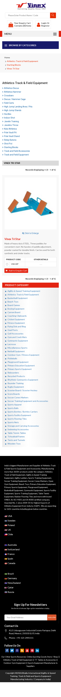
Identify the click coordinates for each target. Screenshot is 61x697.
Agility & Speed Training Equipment (23, 291)
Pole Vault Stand (12, 136)
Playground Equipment (17, 362)
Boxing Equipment (15, 308)
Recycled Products (15, 376)
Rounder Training (15, 383)
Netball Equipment (15, 351)
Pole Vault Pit (10, 132)
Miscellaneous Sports (16, 348)
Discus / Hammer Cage (15, 99)
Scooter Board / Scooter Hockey (21, 390)
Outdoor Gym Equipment (15, 663)
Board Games (13, 305)
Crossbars (9, 95)
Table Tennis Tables (16, 433)
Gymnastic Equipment (17, 340)
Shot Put (8, 143)
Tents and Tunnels (15, 440)
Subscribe (52, 617)
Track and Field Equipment (16, 155)
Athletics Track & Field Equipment (22, 61)
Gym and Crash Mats (16, 337)
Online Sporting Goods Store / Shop (42, 657)
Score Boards (13, 394)
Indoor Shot (9, 118)
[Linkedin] (37, 650)
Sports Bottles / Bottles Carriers (22, 411)
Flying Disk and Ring (16, 326)
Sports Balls (12, 408)
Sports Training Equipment (39, 478)
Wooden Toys (13, 443)
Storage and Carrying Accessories (22, 426)
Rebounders (12, 372)
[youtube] (27, 650)
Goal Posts (12, 330)
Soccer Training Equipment (15, 481)
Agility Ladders (21, 478)
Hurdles (7, 114)
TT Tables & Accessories (45, 660)
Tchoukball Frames (15, 436)
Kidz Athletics (10, 129)
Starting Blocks (14, 65)
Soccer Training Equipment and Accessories (27, 401)
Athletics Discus (11, 88)
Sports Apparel (13, 404)
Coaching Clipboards (16, 316)
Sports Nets (12, 422)
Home (7, 57)
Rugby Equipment (15, 387)
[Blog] (22, 650)
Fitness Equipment (15, 323)
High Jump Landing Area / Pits (18, 106)
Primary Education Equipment (20, 365)
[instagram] (17, 650)
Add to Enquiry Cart (17, 270)
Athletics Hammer (12, 92)
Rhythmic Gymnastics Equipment (22, 379)
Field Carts (9, 103)
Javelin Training (11, 121)
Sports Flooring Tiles (16, 418)
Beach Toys (12, 301)
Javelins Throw (11, 125)
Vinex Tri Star (13, 68)
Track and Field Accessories (17, 151)
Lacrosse (11, 344)
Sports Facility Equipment (18, 415)
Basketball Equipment (17, 298)
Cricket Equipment (15, 319)
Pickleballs (11, 358)
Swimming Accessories (17, 429)
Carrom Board (13, 312)
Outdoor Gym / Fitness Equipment (22, 355)
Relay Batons (10, 140)
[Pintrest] (32, 650)
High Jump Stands (12, 110)
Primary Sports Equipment (19, 369)
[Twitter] (12, 650)
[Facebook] (7, 650)
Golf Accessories (14, 333)
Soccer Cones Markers (17, 397)
